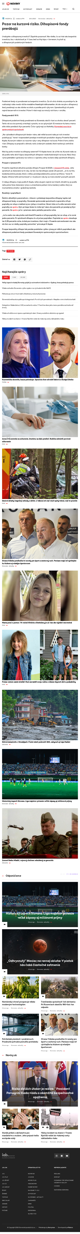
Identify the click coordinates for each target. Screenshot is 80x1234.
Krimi (48, 9)
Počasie (5, 1210)
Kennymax (51, 1227)
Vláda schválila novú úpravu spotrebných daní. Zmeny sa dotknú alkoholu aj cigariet (33, 313)
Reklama (57, 1173)
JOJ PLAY (5, 1177)
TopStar (5, 1197)
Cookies (57, 1186)
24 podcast (27, 9)
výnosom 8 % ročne (61, 168)
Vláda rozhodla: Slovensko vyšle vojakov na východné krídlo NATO (26, 288)
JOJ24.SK (5, 9)
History (4, 1207)
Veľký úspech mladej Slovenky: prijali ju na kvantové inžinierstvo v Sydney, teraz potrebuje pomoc (38, 282)
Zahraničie (32, 1200)
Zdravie (39, 9)
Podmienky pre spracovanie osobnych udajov (64, 1181)
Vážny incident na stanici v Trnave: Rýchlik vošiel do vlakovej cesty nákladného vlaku (33, 319)
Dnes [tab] (6, 277)
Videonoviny (32, 1183)
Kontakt (57, 1177)
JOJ (3, 1173)
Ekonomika (32, 1210)
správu (15, 207)
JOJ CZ (4, 1183)
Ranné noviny (33, 1187)
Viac (64, 9)
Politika (31, 1207)
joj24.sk (31, 1177)
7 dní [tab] (14, 277)
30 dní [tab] (22, 277)
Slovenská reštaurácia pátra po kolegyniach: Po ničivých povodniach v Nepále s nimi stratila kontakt (39, 299)
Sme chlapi (6, 1200)
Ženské (4, 1193)
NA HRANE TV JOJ (33, 1190)
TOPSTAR (16, 9)
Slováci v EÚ (32, 1214)
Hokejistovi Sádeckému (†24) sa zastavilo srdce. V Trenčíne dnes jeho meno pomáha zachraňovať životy (38, 306)
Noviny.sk (31, 1173)
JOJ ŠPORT (5, 1180)
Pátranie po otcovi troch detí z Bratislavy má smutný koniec (24, 294)
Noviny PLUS (32, 1180)
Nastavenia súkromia (61, 1190)
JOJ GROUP (5, 1187)
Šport (56, 9)
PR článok (10, 251)
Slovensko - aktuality (35, 1197)
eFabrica (70, 1227)
